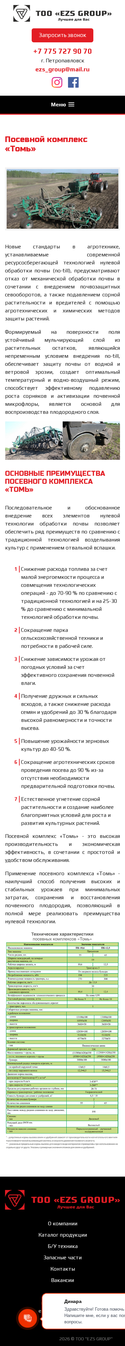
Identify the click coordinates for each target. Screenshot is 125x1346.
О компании (62, 1223)
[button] (63, 104)
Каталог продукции (62, 1235)
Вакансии (62, 1280)
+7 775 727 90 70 (62, 51)
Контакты (62, 1269)
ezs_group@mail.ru (62, 69)
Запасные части (62, 1257)
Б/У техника (63, 1246)
